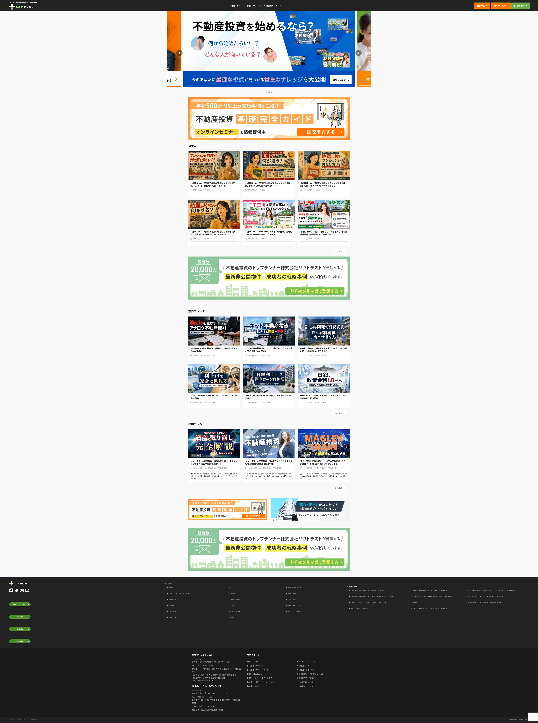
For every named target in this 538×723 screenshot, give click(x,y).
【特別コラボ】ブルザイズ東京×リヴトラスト (369, 602)
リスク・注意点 (235, 599)
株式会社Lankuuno (254, 674)
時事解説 (232, 593)
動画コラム (252, 5)
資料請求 (521, 5)
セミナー (20, 641)
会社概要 (414, 602)
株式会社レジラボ (304, 665)
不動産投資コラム (235, 611)
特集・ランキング (295, 605)
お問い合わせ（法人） (20, 604)
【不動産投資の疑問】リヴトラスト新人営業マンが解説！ (373, 596)
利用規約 (33, 720)
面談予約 (481, 5)
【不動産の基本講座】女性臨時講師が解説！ (368, 590)
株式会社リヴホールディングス (259, 678)
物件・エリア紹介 (295, 611)
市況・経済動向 (294, 593)
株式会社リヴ (252, 661)
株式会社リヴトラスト (306, 661)
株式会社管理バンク (305, 686)
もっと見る (338, 251)
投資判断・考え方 (295, 587)
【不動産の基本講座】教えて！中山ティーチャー (429, 590)
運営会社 (12, 720)
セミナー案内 (500, 5)
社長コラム (173, 617)
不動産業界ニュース (272, 5)
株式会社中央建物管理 (306, 678)
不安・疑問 (292, 599)
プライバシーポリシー (23, 720)
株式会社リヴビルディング (258, 669)
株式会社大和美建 (254, 686)
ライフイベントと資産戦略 (179, 593)
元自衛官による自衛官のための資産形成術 (486, 602)
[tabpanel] (269, 49)
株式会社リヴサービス (306, 669)
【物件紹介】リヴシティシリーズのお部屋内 (486, 596)
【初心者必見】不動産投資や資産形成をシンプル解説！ (432, 596)
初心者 (231, 605)
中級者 (171, 605)
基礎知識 (172, 599)
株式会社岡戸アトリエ (306, 682)
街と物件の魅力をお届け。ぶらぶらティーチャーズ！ (431, 608)
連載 (171, 587)
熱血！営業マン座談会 (359, 608)
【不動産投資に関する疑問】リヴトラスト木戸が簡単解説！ (492, 590)
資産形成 (172, 611)
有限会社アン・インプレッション (310, 674)
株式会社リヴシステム (256, 665)
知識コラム (236, 5)
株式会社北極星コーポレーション (260, 682)
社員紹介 (232, 617)
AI (229, 587)
